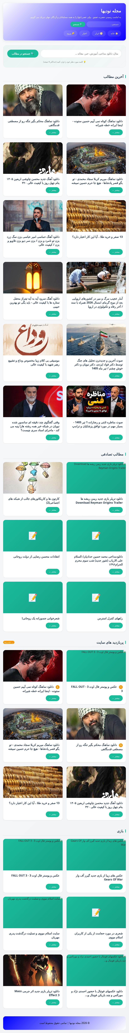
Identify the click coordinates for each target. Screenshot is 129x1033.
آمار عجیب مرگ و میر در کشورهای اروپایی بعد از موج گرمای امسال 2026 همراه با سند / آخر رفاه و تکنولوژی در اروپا (97, 302)
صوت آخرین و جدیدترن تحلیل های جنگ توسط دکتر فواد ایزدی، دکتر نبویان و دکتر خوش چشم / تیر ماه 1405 (98, 364)
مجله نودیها (111, 11)
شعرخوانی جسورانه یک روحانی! (40, 618)
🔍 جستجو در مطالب (23, 53)
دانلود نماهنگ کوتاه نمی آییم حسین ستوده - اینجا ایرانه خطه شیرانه (98, 123)
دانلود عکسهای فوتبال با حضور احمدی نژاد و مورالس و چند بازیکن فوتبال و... (97, 993)
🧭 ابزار (99, 33)
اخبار (84, 33)
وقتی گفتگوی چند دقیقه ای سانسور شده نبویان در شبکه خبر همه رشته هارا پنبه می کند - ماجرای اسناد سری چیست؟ (34, 426)
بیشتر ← (116, 132)
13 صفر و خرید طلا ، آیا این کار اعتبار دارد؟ (97, 237)
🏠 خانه (114, 33)
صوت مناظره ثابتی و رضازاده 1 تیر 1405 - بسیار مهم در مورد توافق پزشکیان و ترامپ (97, 424)
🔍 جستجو (77, 24)
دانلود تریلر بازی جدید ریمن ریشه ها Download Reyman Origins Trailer (99, 500)
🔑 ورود (70, 33)
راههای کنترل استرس (110, 618)
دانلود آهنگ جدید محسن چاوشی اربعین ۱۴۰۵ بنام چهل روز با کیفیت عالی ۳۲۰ (33, 181)
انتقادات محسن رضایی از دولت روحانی (36, 556)
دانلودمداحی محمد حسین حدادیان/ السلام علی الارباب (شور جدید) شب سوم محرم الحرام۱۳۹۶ (98, 560)
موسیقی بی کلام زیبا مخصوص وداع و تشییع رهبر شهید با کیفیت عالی (33, 362)
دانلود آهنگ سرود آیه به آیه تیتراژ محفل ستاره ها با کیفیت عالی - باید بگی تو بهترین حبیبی (34, 302)
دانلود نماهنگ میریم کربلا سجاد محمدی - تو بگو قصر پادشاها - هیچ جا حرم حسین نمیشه (97, 181)
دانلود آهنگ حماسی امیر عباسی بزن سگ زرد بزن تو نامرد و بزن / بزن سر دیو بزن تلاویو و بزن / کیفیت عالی (33, 240)
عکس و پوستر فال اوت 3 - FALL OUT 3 (35, 875)
